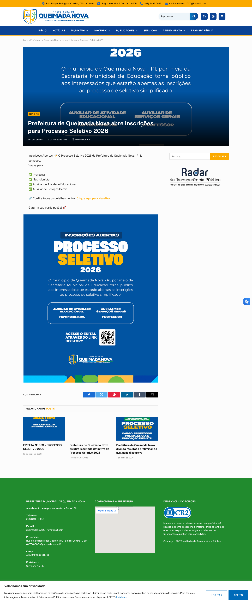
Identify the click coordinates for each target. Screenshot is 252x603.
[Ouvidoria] (204, 16)
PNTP (179, 541)
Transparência (202, 30)
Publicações (125, 30)
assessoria (188, 526)
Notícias (58, 30)
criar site (185, 523)
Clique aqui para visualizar (94, 198)
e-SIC (41, 566)
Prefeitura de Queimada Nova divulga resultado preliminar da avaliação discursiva (136, 448)
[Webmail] (222, 16)
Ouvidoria (31, 566)
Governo (100, 30)
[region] (126, 592)
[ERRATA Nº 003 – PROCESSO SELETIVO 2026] (44, 429)
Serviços (150, 30)
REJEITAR (216, 595)
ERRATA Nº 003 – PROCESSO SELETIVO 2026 (42, 447)
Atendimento (172, 30)
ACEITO (238, 595)
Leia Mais (121, 597)
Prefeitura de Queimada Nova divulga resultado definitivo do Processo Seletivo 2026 (89, 448)
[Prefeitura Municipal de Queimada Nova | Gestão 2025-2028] (56, 16)
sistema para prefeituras (207, 523)
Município (78, 30)
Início (42, 30)
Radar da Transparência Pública (203, 541)
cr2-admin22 (38, 139)
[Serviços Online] (213, 16)
